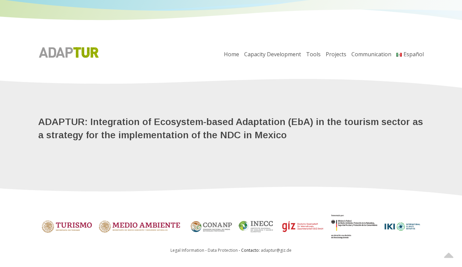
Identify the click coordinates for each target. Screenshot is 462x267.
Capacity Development (272, 54)
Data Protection (223, 250)
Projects (336, 54)
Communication (371, 54)
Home (231, 54)
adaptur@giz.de (276, 250)
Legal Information (187, 250)
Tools (313, 54)
